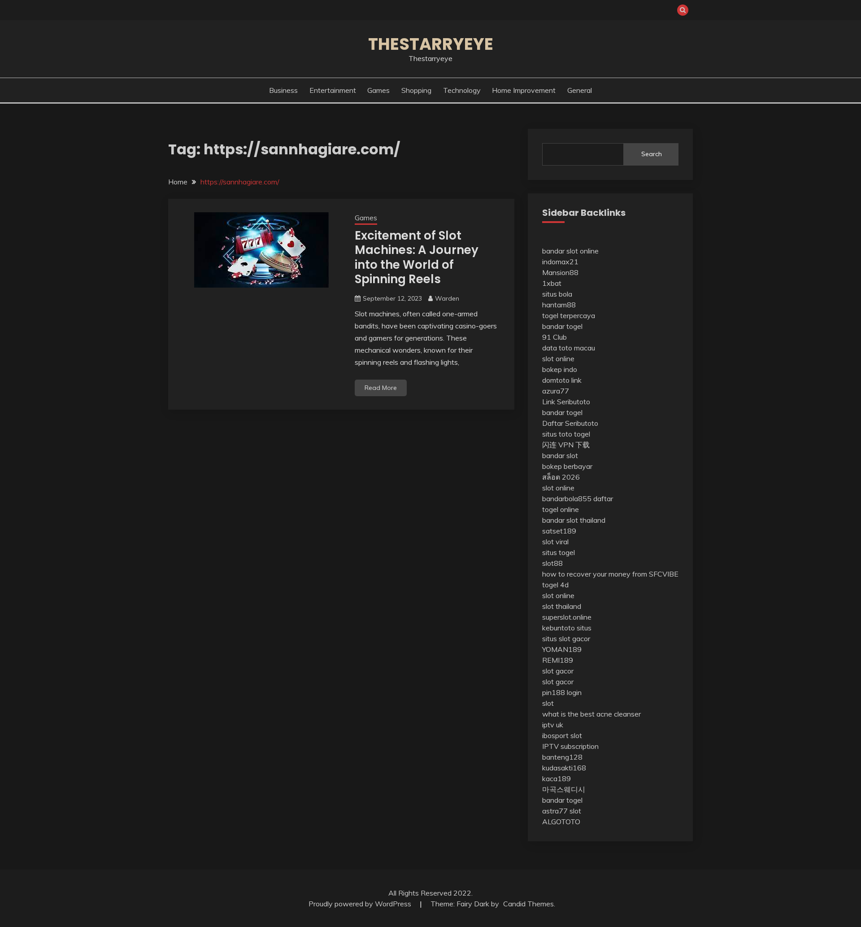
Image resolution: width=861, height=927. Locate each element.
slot (548, 703)
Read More (381, 388)
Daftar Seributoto (570, 423)
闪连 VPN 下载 (566, 444)
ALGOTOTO (561, 821)
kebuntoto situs (566, 627)
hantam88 (559, 304)
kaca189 (556, 778)
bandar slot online (570, 250)
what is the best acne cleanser (591, 713)
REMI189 (557, 660)
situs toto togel (566, 433)
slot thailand (561, 606)
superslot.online (566, 616)
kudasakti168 (564, 767)
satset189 (559, 530)
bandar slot (560, 455)
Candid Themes (528, 903)
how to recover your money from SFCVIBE (610, 573)
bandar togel (562, 326)
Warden (447, 298)
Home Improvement (524, 90)
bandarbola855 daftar (577, 498)
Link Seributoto (566, 401)
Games (378, 90)
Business (283, 90)
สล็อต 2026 (561, 476)
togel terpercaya (568, 315)
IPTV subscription (570, 746)
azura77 (555, 390)
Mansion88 (560, 272)
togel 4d (555, 584)
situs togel (558, 552)
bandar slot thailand (573, 520)
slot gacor (558, 670)
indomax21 (560, 261)
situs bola (557, 293)
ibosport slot (562, 735)
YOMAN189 (562, 649)
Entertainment (332, 90)
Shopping (416, 90)
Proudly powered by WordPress (361, 903)
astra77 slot (561, 810)
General (579, 90)
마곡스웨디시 (563, 789)
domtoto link (562, 380)
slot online (558, 358)
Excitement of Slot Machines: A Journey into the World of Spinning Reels (416, 257)
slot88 (552, 563)
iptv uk (552, 724)
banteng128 (562, 756)
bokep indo (559, 369)
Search (651, 154)
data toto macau (568, 347)
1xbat (551, 283)
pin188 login (562, 692)
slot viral (555, 541)
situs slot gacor (566, 638)
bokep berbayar (567, 466)
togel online (560, 509)
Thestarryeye (430, 44)
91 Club (554, 336)
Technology (462, 90)
